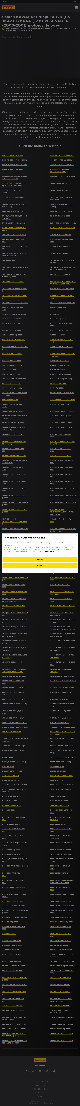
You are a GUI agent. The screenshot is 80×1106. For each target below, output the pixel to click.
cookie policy (49, 551)
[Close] (76, 535)
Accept (40, 566)
